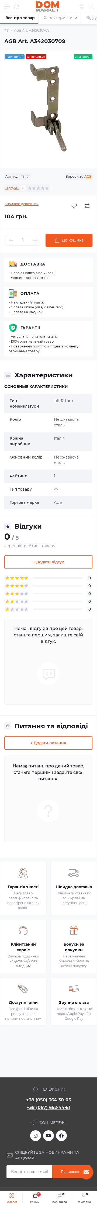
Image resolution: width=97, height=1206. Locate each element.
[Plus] (35, 240)
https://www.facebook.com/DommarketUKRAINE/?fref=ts (61, 1135)
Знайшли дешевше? (22, 204)
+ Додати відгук (48, 562)
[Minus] (11, 240)
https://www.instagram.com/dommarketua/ (35, 1135)
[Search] (16, 6)
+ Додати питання (48, 742)
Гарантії (30, 327)
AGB (88, 176)
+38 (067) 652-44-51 (48, 1107)
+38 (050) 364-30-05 (48, 1099)
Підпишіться (71, 1172)
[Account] (91, 6)
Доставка (32, 264)
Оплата (30, 293)
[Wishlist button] (74, 206)
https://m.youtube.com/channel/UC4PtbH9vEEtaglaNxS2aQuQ (48, 1135)
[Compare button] (87, 206)
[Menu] (7, 6)
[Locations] (81, 6)
